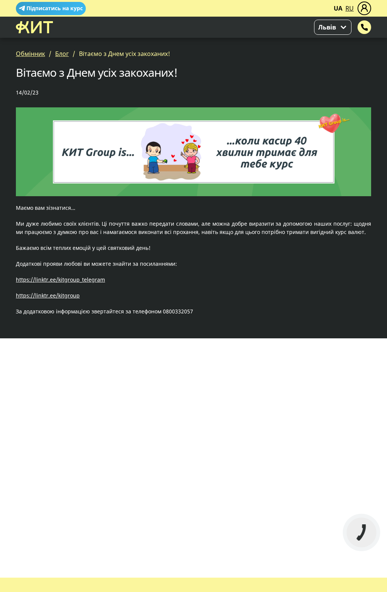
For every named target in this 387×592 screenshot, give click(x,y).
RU (349, 8)
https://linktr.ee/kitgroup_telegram (60, 279)
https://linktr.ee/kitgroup (48, 295)
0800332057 (178, 311)
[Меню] (364, 8)
